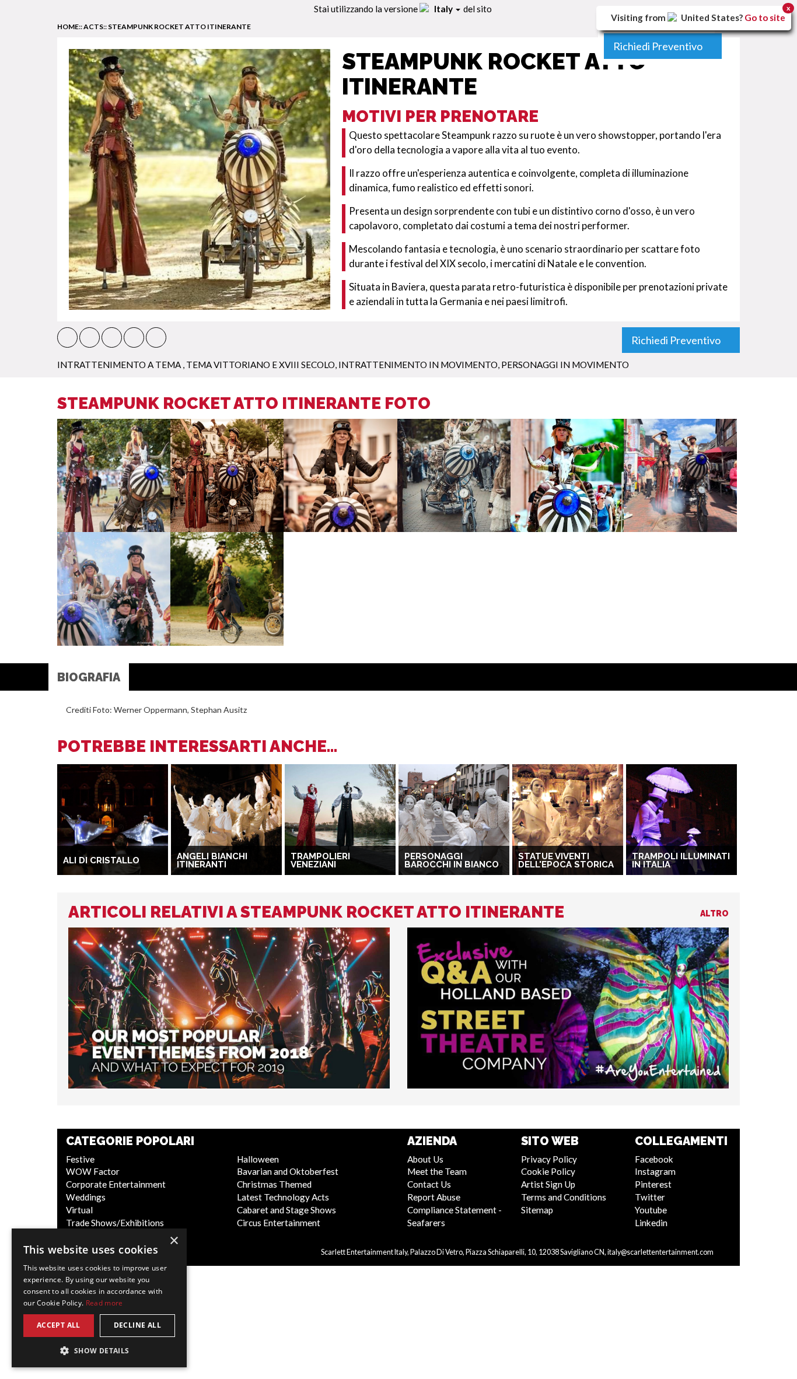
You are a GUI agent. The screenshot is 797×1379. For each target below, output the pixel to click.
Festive (80, 1159)
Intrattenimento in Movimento (418, 364)
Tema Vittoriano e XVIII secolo (260, 364)
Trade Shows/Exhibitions (115, 1222)
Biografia (88, 677)
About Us (425, 1159)
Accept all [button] (59, 1325)
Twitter (650, 1197)
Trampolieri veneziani (320, 860)
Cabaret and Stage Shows (286, 1210)
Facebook (654, 1159)
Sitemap (537, 1210)
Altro (714, 913)
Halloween (258, 1159)
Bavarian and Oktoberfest (287, 1171)
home (68, 26)
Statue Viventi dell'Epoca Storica (566, 860)
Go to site (764, 17)
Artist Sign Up (548, 1184)
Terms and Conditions (563, 1197)
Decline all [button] (137, 1325)
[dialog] (99, 1297)
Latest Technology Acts (283, 1197)
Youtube (651, 1210)
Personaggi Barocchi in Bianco (451, 860)
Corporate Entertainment (116, 1184)
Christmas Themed (274, 1184)
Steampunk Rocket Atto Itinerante (179, 26)
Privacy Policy (549, 1159)
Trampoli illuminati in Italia (681, 860)
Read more (104, 1303)
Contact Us (429, 1184)
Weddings (86, 1197)
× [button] (173, 1241)
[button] (67, 337)
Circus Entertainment (278, 1222)
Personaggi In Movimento (565, 364)
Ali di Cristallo (101, 860)
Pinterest (653, 1184)
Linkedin (651, 1222)
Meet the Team (437, 1171)
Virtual (79, 1210)
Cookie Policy (548, 1171)
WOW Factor (93, 1171)
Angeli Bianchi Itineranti (212, 860)
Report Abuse (433, 1197)
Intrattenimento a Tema (120, 364)
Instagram (655, 1171)
